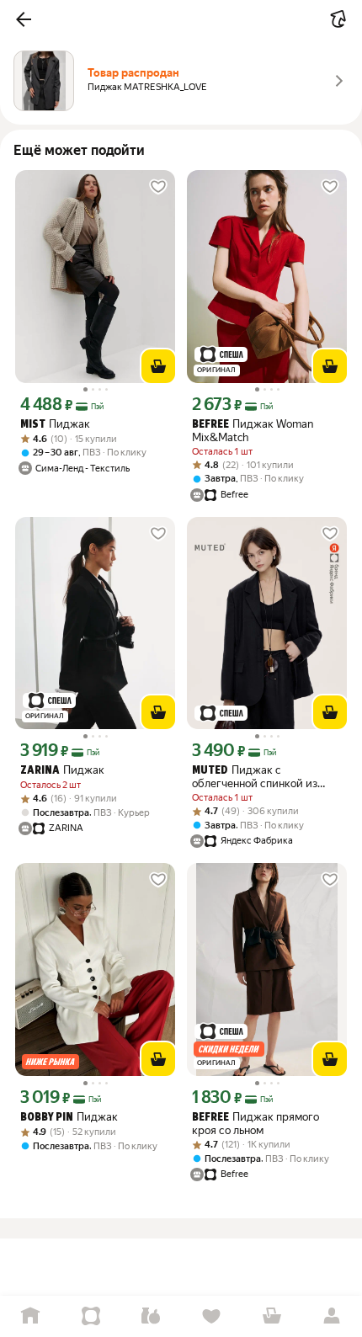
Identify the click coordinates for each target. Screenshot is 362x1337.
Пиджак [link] (55, 424)
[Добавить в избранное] (158, 187)
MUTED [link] (210, 770)
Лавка (150, 1316)
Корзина (272, 1316)
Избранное (211, 1316)
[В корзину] (158, 366)
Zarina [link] (40, 770)
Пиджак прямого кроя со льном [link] (255, 1124)
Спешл (91, 1316)
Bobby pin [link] (46, 1117)
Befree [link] (210, 424)
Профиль (331, 1316)
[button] (23, 19)
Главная (30, 1316)
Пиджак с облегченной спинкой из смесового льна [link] (254, 777)
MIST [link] (32, 424)
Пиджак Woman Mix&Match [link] (252, 431)
